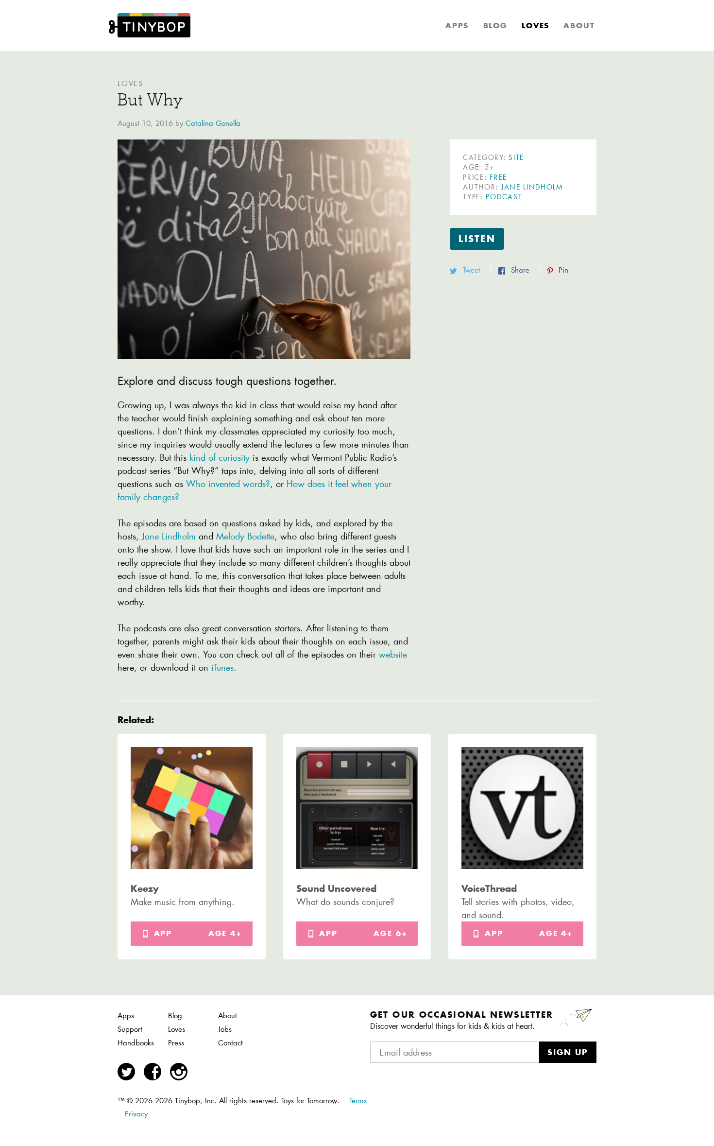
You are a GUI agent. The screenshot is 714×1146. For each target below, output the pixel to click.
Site (516, 157)
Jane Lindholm (170, 536)
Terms (358, 1100)
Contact (230, 1042)
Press (176, 1042)
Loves (535, 25)
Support (130, 1029)
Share (520, 270)
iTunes (222, 667)
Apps (457, 25)
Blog (495, 25)
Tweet (471, 270)
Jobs (225, 1029)
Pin (562, 270)
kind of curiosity (221, 457)
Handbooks (136, 1042)
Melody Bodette (243, 536)
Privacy (136, 1113)
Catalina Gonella (213, 123)
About (579, 25)
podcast (504, 196)
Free (498, 177)
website (393, 654)
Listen (477, 238)
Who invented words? (228, 483)
